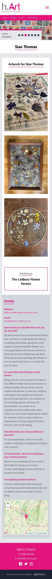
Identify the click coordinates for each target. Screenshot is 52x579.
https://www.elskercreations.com (20, 312)
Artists (22, 18)
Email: (7, 317)
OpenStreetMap (41, 533)
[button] (26, 517)
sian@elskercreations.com (17, 321)
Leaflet (30, 533)
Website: (8, 309)
